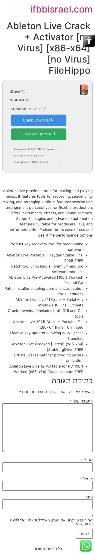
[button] (89, 41)
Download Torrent (37, 134)
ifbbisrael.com (61, 9)
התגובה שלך (81, 401)
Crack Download (36, 120)
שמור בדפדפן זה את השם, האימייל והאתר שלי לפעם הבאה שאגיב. (51, 522)
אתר (89, 497)
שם (88, 460)
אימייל (86, 478)
